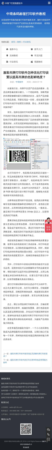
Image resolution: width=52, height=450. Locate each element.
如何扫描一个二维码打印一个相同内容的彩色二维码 (20, 390)
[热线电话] (48, 434)
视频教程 (38, 61)
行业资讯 (27, 41)
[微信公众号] (48, 439)
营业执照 (26, 447)
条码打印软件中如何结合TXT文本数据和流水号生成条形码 (22, 397)
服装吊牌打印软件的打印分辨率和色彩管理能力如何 (20, 383)
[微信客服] (48, 429)
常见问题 (38, 55)
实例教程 (13, 55)
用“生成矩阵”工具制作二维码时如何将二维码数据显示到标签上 (24, 394)
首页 (13, 41)
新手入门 (38, 49)
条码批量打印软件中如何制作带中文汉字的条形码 (19, 387)
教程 (19, 41)
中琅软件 (19, 81)
